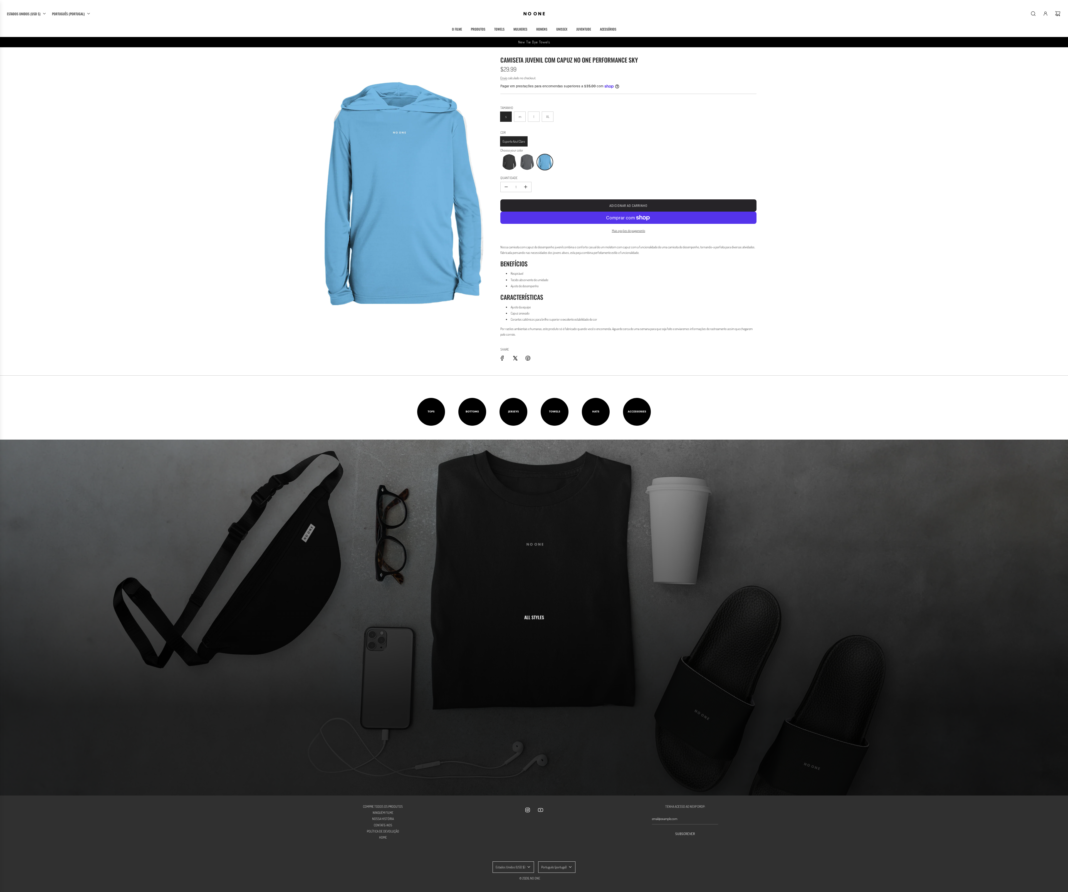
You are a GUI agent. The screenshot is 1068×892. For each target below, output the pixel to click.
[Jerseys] (513, 412)
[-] (506, 187)
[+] (525, 187)
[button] (509, 162)
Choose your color (511, 150)
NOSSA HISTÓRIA (383, 819)
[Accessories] (637, 412)
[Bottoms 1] (472, 412)
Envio (503, 78)
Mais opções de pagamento (628, 231)
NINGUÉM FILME (383, 813)
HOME (383, 837)
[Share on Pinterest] (528, 358)
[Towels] (554, 412)
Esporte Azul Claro (514, 141)
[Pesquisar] (1033, 14)
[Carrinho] (1058, 14)
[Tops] (431, 412)
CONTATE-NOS (383, 825)
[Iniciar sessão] (1045, 14)
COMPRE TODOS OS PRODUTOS (383, 806)
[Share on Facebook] (502, 358)
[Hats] (596, 412)
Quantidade (509, 178)
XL (547, 117)
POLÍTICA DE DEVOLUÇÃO (383, 831)
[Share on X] (515, 358)
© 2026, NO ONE (529, 878)
